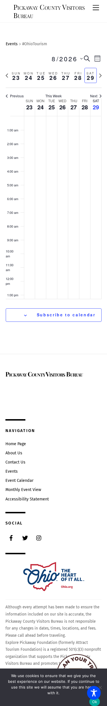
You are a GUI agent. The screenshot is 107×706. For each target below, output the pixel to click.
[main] (53, 188)
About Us (13, 453)
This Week (53, 96)
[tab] (16, 75)
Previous (17, 96)
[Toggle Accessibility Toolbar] (93, 692)
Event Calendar (19, 480)
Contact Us (15, 462)
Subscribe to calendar (66, 314)
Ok (94, 701)
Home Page (15, 443)
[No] (100, 687)
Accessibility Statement (27, 499)
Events (12, 44)
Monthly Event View (23, 489)
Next (93, 96)
